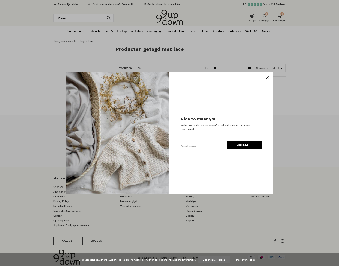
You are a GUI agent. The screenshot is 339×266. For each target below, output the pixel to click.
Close (267, 78)
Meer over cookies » (246, 259)
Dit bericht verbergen (214, 259)
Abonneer (244, 145)
